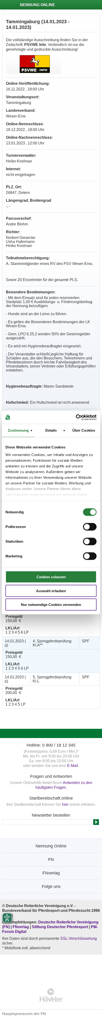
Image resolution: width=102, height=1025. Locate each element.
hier (65, 804)
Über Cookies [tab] (83, 430)
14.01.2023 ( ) (15, 643)
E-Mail (72, 766)
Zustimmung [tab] (18, 430)
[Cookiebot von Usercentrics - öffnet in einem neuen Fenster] (76, 417)
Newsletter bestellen (51, 815)
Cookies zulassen (51, 577)
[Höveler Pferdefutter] (51, 995)
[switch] (90, 527)
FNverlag (21, 927)
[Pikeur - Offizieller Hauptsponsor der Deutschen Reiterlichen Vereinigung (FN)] (51, 968)
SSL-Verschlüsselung (78, 938)
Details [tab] (51, 430)
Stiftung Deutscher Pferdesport (60, 927)
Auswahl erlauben (51, 591)
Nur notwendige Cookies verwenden (51, 605)
